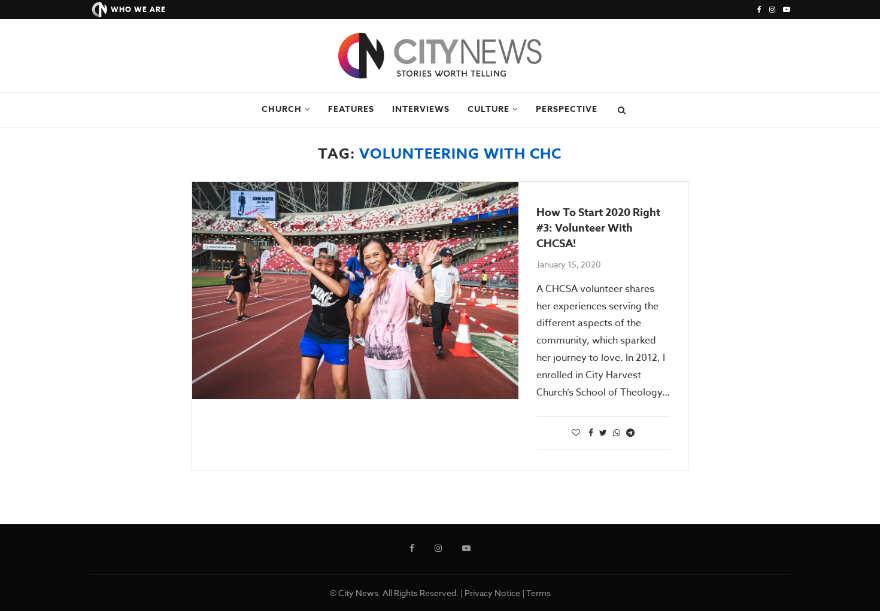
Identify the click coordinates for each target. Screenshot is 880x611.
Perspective (566, 109)
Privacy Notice (492, 592)
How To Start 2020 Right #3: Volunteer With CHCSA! (598, 228)
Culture (488, 109)
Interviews (421, 109)
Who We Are (138, 9)
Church (282, 109)
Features (351, 109)
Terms (538, 592)
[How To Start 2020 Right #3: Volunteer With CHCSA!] (355, 290)
